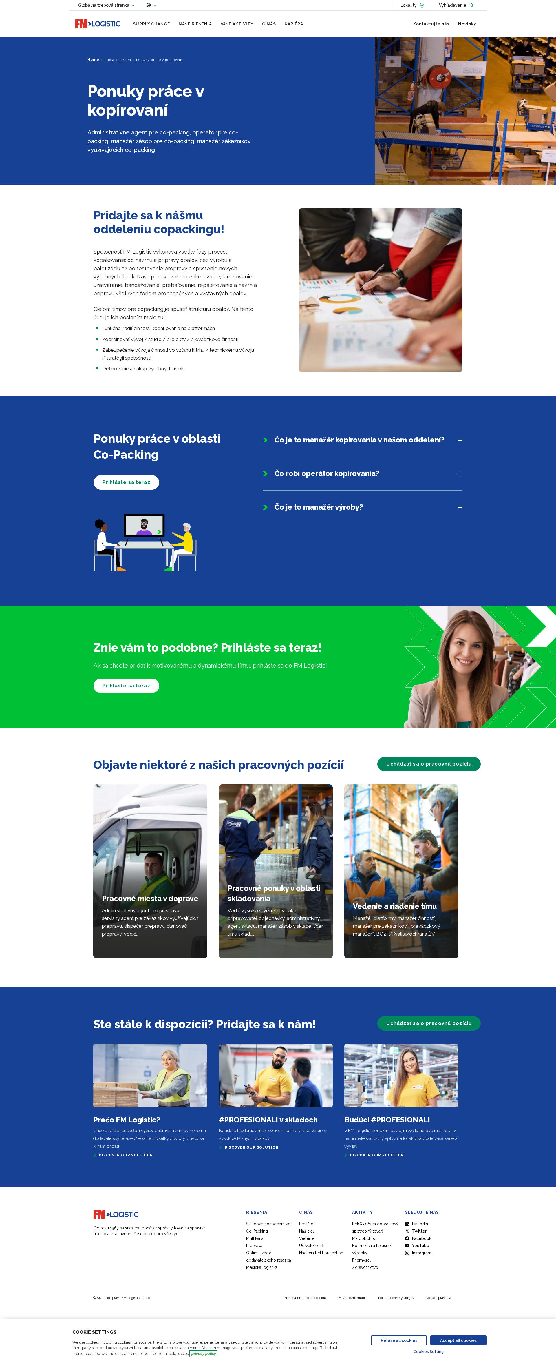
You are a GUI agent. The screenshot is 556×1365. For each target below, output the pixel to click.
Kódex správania (438, 1298)
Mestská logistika (262, 1267)
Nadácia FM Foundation (321, 1253)
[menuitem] (151, 24)
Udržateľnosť (311, 1245)
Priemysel (361, 1260)
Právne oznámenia (352, 1298)
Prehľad (306, 1224)
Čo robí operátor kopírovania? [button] (327, 473)
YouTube (420, 1245)
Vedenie (306, 1238)
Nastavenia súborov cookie (305, 1298)
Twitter (419, 1231)
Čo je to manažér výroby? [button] (319, 507)
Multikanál (255, 1238)
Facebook (421, 1238)
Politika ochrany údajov (396, 1298)
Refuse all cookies (399, 1340)
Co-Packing (257, 1231)
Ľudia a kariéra (117, 60)
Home (93, 60)
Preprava (254, 1245)
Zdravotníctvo (365, 1267)
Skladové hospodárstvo (268, 1224)
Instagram (421, 1253)
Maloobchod (364, 1238)
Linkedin (420, 1224)
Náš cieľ (306, 1231)
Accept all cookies (458, 1340)
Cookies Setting (429, 1351)
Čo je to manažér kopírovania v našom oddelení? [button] (360, 439)
